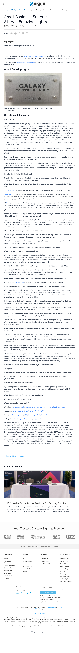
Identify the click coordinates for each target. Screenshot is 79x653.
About (6, 558)
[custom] (27, 593)
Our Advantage (8, 575)
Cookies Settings (39, 613)
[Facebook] (15, 33)
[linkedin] (17, 593)
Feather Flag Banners (66, 579)
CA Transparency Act (10, 565)
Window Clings (64, 569)
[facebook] (21, 593)
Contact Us (44, 558)
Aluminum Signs (64, 558)
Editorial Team (8, 570)
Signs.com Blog (20, 590)
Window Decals (64, 566)
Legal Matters (8, 573)
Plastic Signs (63, 574)
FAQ (24, 563)
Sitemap (25, 571)
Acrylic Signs (63, 571)
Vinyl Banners (64, 561)
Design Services (27, 561)
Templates (26, 574)
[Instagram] (27, 33)
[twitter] (24, 593)
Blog (6, 10)
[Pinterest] (23, 33)
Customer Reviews (9, 568)
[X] (19, 33)
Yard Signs (63, 563)
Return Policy (45, 561)
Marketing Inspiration (19, 10)
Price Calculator (27, 566)
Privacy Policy (52, 607)
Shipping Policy (45, 563)
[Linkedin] (11, 33)
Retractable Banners (66, 581)
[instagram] (31, 593)
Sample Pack (26, 569)
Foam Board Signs (65, 576)
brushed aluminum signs (26, 62)
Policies (6, 578)
